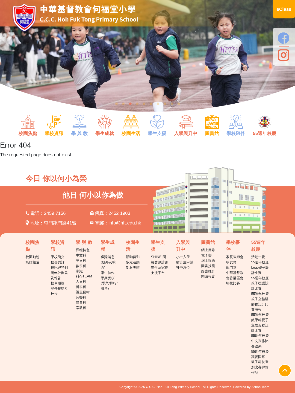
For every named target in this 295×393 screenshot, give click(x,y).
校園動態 (32, 257)
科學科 (81, 287)
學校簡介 (58, 257)
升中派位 (183, 267)
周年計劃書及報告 (59, 275)
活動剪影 (133, 257)
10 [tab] (178, 104)
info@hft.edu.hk (125, 222)
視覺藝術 (83, 292)
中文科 (81, 255)
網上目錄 (208, 250)
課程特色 (83, 250)
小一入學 (183, 257)
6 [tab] (151, 104)
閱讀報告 (208, 276)
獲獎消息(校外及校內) (108, 262)
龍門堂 (231, 267)
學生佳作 (108, 273)
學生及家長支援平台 (159, 270)
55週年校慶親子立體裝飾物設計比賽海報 (260, 301)
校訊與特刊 (59, 267)
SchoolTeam (260, 387)
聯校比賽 (233, 283)
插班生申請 (184, 262)
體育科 (81, 302)
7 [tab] (158, 104)
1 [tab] (116, 104)
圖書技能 (208, 266)
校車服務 (58, 283)
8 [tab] (164, 104)
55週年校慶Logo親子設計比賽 (260, 267)
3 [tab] (130, 104)
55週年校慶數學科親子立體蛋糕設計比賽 (260, 322)
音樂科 (81, 297)
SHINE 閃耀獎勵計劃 (159, 259)
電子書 (206, 255)
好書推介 (208, 271)
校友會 (231, 262)
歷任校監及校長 (59, 291)
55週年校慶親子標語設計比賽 (260, 283)
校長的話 (58, 262)
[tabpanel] (147, 59)
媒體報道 (32, 262)
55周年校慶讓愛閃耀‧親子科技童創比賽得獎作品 (260, 361)
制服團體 (133, 267)
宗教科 (81, 308)
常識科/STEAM (84, 273)
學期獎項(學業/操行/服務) (109, 283)
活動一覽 (258, 257)
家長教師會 (234, 257)
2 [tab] (123, 104)
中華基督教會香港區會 (234, 275)
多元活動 (133, 262)
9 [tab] (171, 104)
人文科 (81, 281)
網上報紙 (208, 260)
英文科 (81, 260)
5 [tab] (144, 104)
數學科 (81, 266)
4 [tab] (137, 104)
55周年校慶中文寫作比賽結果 (260, 341)
